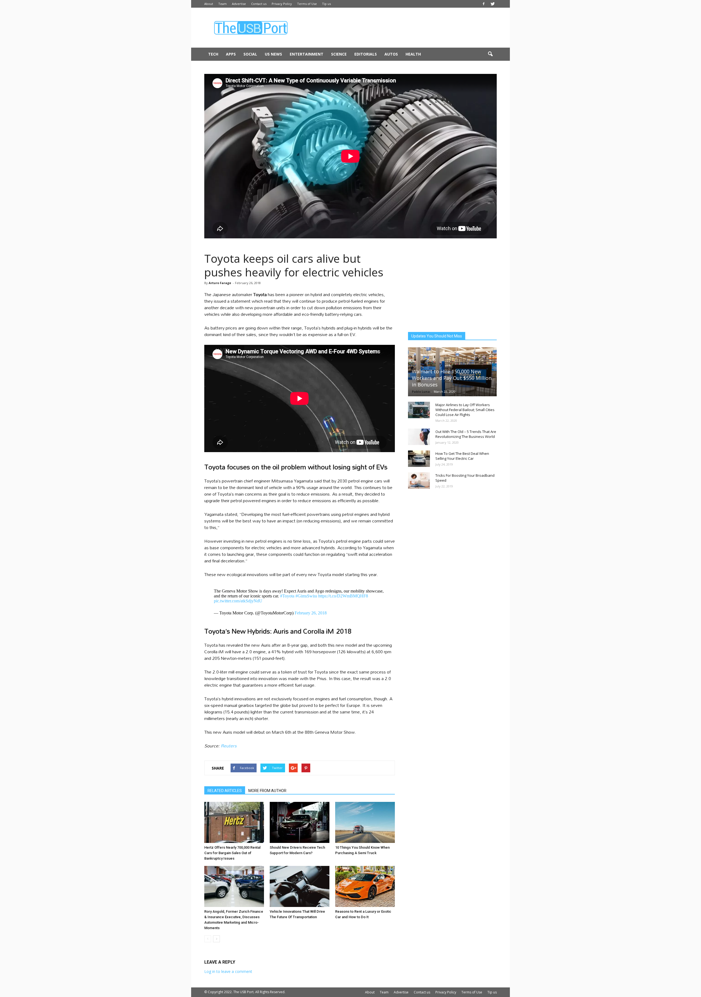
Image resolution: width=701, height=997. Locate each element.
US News (273, 54)
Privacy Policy (282, 4)
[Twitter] (493, 4)
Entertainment (306, 54)
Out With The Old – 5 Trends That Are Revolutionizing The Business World (465, 434)
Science (339, 54)
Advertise (239, 4)
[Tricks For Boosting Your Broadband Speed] (419, 480)
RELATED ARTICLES (225, 790)
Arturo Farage (220, 283)
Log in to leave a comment (228, 971)
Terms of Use (307, 4)
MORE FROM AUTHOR (267, 790)
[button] (490, 54)
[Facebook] (483, 4)
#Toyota (287, 596)
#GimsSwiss (306, 596)
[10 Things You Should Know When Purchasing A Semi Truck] (365, 822)
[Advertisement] (397, 27)
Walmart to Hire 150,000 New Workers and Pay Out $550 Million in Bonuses (452, 378)
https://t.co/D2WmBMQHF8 (343, 596)
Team (222, 4)
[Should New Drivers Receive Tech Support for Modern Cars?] (299, 822)
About (208, 4)
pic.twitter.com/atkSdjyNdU (238, 601)
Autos (391, 54)
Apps (231, 54)
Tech (213, 54)
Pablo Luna (421, 391)
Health (413, 54)
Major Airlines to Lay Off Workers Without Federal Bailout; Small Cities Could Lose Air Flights (465, 409)
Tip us (326, 4)
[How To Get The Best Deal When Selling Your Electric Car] (419, 458)
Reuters (229, 745)
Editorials (365, 54)
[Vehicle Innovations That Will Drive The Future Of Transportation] (299, 886)
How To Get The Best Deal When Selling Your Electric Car (462, 456)
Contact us (258, 4)
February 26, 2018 (311, 613)
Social (250, 54)
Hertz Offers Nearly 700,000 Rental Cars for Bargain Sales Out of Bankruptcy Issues (232, 852)
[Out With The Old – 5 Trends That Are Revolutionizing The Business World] (419, 437)
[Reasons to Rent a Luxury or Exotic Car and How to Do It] (365, 886)
